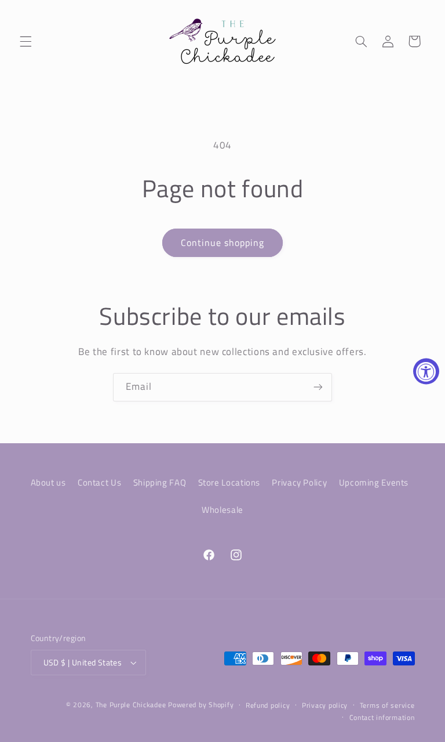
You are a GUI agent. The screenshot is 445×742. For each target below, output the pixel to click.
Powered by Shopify (201, 705)
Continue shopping (223, 242)
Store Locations (229, 482)
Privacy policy (325, 705)
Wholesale (222, 509)
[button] (25, 41)
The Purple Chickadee (131, 705)
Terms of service (387, 705)
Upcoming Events (373, 482)
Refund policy (268, 705)
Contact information (382, 717)
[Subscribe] (318, 387)
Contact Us (99, 482)
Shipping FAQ (160, 482)
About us (48, 482)
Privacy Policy (299, 482)
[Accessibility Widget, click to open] (426, 371)
